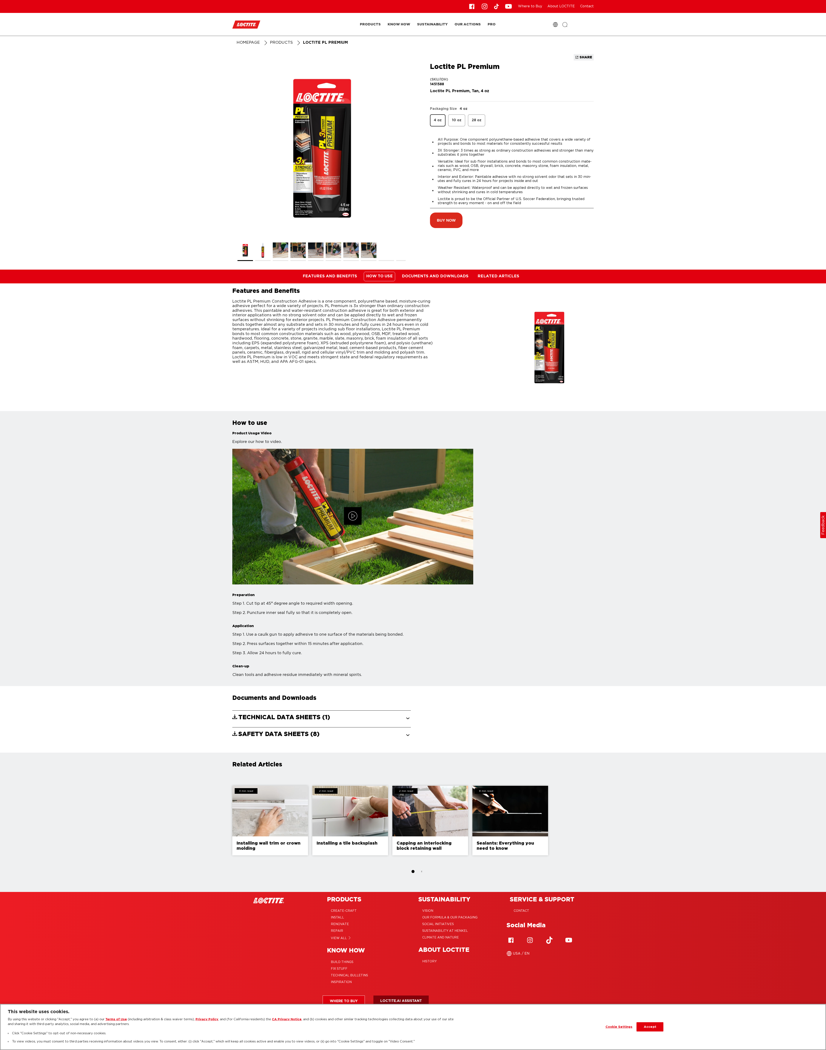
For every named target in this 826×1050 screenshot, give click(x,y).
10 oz (456, 120)
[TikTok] (549, 940)
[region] (413, 1027)
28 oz (476, 120)
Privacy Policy (207, 1019)
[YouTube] (568, 940)
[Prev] (116, 820)
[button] (446, 220)
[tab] (413, 871)
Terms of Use (116, 1019)
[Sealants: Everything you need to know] (510, 820)
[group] (321, 159)
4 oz (438, 120)
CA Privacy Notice (287, 1019)
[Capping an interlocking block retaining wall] (430, 820)
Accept (650, 1026)
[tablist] (413, 871)
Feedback (823, 525)
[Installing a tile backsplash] (350, 820)
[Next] (710, 820)
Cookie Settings (619, 1026)
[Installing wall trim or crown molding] (270, 820)
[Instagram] (530, 940)
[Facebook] (511, 940)
